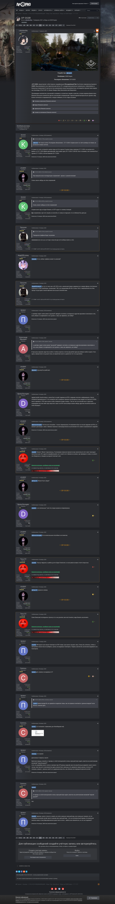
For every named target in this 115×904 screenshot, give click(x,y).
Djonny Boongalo (23, 394)
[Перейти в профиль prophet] (23, 177)
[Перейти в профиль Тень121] (23, 458)
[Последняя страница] (64, 25)
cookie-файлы (27, 898)
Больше (77, 10)
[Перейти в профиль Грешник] (23, 237)
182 (97, 17)
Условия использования (33, 902)
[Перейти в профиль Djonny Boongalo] (23, 403)
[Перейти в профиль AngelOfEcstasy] (23, 265)
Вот (33, 213)
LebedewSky (23, 31)
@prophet (69, 73)
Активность (48, 10)
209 (30, 25)
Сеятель (23, 668)
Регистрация (94, 3)
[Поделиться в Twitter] (19, 871)
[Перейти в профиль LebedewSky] (18, 19)
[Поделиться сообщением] (94, 31)
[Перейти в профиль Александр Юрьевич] (23, 349)
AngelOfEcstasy (23, 255)
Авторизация (83, 17)
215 (50, 25)
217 (56, 25)
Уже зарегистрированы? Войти (80, 3)
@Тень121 (34, 481)
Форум (28, 10)
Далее (60, 25)
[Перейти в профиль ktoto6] (23, 144)
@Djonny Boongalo (37, 424)
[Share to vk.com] (17, 871)
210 (34, 25)
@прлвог (34, 370)
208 (27, 25)
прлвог (23, 310)
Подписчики (91, 17)
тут (41, 209)
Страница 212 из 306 (70, 25)
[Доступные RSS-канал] (98, 884)
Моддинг (69, 10)
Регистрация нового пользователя (38, 857)
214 (46, 25)
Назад (20, 25)
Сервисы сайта (59, 10)
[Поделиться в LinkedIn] (26, 871)
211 (37, 25)
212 (40, 25)
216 (53, 25)
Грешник (23, 227)
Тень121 (23, 448)
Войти (77, 855)
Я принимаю (93, 898)
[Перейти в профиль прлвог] (23, 319)
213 (43, 25)
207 (24, 25)
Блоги (40, 10)
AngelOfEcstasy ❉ (36, 286)
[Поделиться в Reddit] (24, 871)
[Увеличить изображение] (65, 52)
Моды (21, 10)
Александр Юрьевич (23, 338)
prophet (47, 139)
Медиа (34, 10)
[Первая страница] (17, 25)
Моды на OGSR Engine (50, 20)
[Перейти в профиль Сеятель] (23, 678)
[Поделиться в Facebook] (21, 871)
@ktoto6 (35, 142)
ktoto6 (23, 135)
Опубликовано (39, 31)
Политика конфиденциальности (57, 892)
